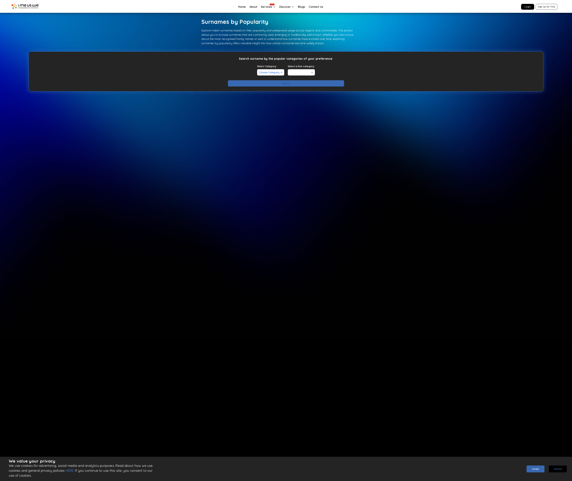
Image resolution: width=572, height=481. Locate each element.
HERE (70, 470)
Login (528, 6)
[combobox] (301, 72)
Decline (558, 469)
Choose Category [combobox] (269, 72)
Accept (535, 469)
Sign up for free (546, 6)
